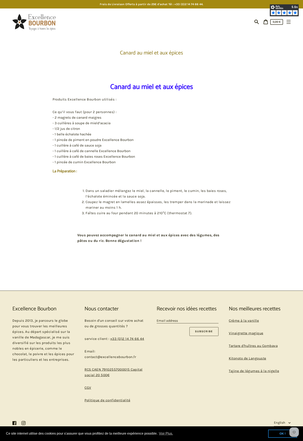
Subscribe (204, 331)
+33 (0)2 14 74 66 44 (127, 339)
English (280, 422)
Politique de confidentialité (107, 400)
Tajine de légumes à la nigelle (254, 371)
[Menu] (288, 21)
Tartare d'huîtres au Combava (253, 346)
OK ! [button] (283, 433)
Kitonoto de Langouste (247, 358)
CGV (88, 387)
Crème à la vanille (244, 320)
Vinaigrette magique (246, 333)
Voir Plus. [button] (166, 433)
